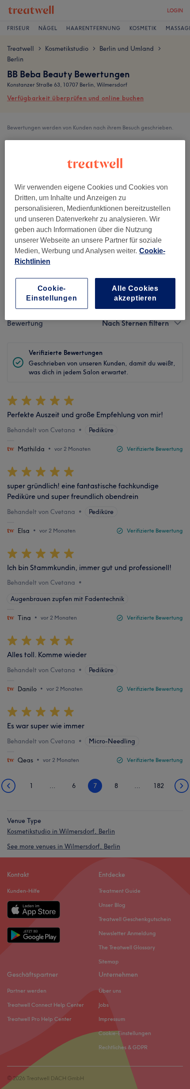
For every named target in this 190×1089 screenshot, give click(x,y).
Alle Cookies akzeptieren (135, 293)
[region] (95, 230)
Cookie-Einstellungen (51, 293)
